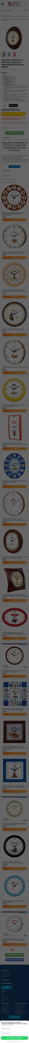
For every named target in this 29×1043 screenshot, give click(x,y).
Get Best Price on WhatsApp (14, 1038)
